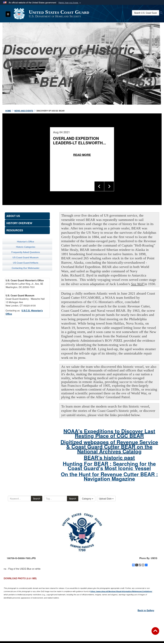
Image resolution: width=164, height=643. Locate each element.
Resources (14, 230)
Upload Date (105, 498)
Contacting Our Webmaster (25, 268)
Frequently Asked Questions (25, 252)
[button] (70, 2)
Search (36, 498)
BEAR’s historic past (109, 457)
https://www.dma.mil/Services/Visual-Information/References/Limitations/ (121, 591)
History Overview (19, 223)
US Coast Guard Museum (25, 257)
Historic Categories (25, 247)
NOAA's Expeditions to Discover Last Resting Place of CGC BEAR (109, 433)
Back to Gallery (146, 610)
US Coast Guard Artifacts (25, 262)
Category (87, 498)
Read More (82, 155)
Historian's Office (25, 241)
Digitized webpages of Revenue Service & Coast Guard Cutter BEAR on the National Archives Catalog (109, 446)
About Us (13, 216)
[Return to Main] (155, 633)
